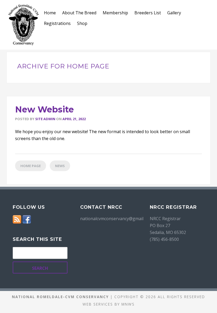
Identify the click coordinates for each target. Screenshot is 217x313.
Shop (82, 23)
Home (50, 13)
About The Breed (79, 13)
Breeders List (147, 13)
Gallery (174, 13)
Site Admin (45, 118)
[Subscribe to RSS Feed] (17, 218)
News (60, 165)
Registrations (57, 23)
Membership (115, 13)
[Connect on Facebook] (26, 218)
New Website (44, 109)
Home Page (30, 165)
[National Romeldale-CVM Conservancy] (23, 24)
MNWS (128, 304)
